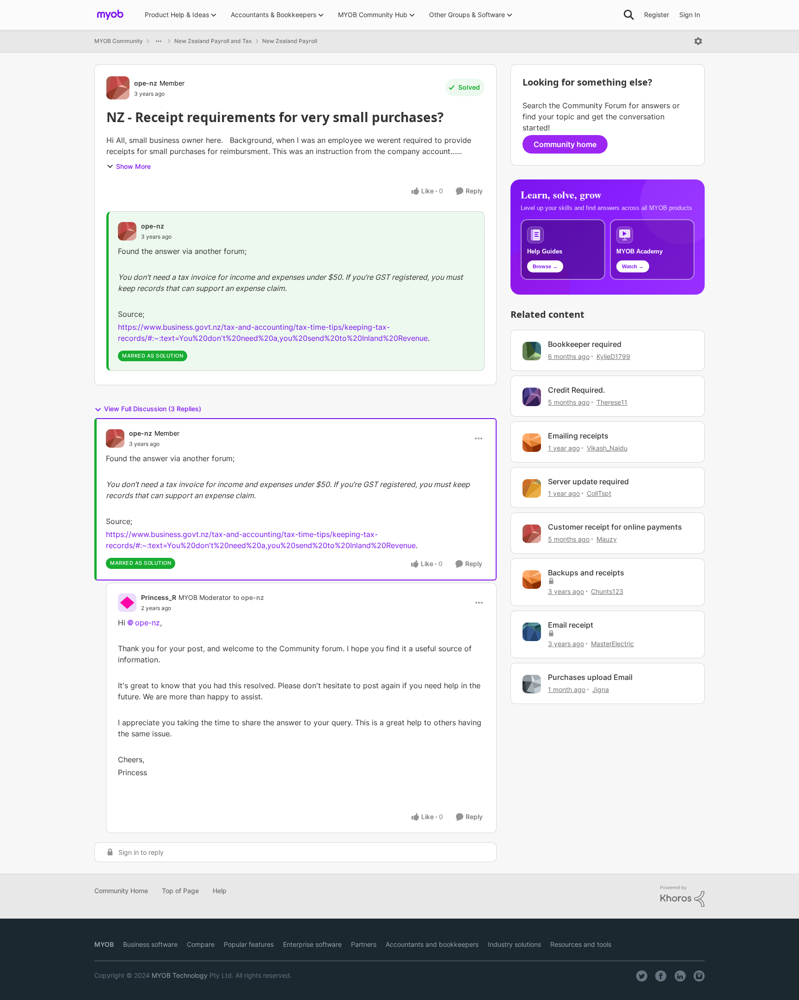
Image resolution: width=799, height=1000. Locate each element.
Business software (150, 944)
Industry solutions (514, 944)
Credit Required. (576, 390)
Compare (201, 944)
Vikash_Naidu (607, 448)
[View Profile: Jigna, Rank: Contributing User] (531, 684)
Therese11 (611, 402)
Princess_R (158, 597)
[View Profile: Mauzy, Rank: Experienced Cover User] (531, 534)
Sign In (689, 15)
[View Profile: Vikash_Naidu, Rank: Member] (531, 442)
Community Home (121, 891)
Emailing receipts (578, 435)
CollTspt (599, 493)
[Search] (628, 14)
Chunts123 (607, 591)
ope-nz (145, 83)
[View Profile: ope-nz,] (127, 231)
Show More (133, 166)
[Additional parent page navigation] (158, 41)
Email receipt (570, 625)
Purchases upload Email (590, 677)
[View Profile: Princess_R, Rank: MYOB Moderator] (127, 602)
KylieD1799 (613, 356)
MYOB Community (118, 40)
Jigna (600, 689)
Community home (565, 144)
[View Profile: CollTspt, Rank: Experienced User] (531, 488)
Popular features (249, 944)
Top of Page (180, 891)
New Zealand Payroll (289, 40)
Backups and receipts (586, 572)
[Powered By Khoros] (682, 896)
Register (656, 15)
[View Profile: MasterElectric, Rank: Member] (531, 632)
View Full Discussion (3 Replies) (152, 409)
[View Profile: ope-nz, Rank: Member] (117, 87)
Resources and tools (580, 944)
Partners (363, 944)
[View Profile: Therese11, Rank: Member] (531, 397)
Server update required (588, 481)
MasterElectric (612, 644)
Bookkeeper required (584, 344)
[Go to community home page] (110, 15)
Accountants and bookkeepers (432, 944)
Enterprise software (312, 944)
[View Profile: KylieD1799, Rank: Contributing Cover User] (531, 351)
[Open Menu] (698, 41)
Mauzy (606, 539)
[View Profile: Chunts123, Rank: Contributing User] (531, 579)
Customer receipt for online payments (615, 526)
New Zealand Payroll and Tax (213, 40)
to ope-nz (248, 597)
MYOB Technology (180, 975)
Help (220, 891)
